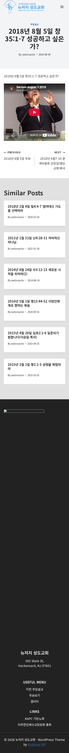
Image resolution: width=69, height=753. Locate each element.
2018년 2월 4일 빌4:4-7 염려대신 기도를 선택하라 (34, 208)
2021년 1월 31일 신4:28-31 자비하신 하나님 (34, 240)
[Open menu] (62, 7)
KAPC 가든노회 (34, 718)
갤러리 (34, 701)
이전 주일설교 (34, 689)
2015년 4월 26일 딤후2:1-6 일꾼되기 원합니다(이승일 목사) (33, 335)
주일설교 (34, 24)
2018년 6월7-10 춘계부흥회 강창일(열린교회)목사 (52, 160)
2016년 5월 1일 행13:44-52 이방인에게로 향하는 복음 (34, 303)
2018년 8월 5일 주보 (17, 155)
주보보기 (34, 695)
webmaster (28, 54)
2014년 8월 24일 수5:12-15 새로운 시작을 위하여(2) (34, 271)
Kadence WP (37, 744)
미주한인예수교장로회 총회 (34, 724)
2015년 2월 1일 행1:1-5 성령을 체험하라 (34, 366)
